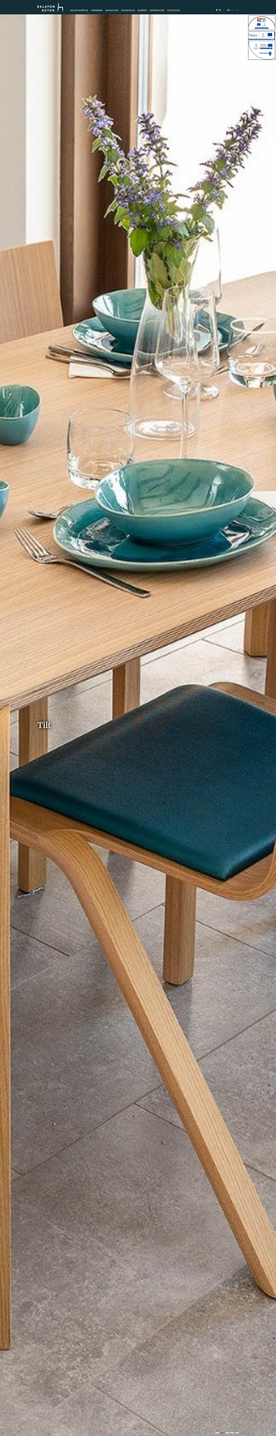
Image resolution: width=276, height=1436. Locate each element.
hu (228, 10)
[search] (220, 10)
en (232, 10)
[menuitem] (79, 10)
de (237, 10)
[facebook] (216, 10)
